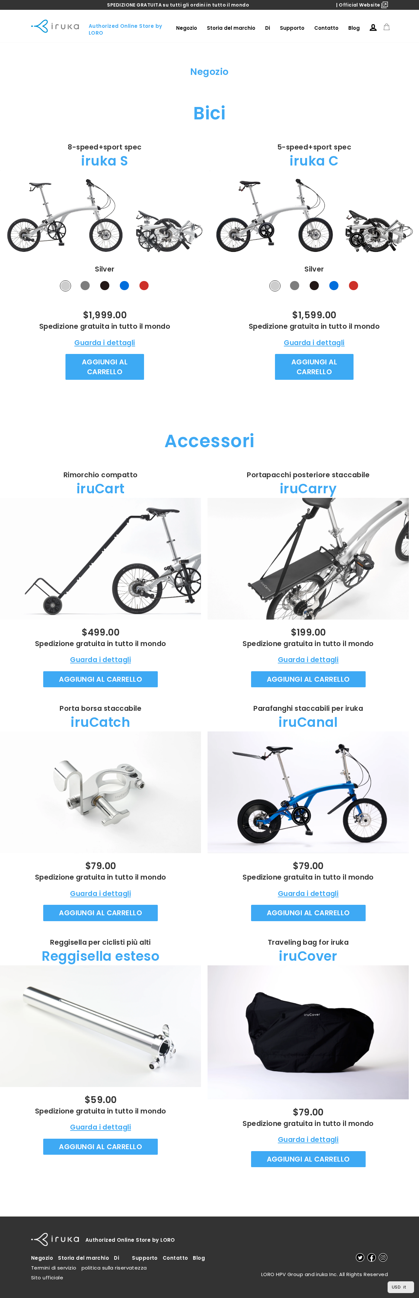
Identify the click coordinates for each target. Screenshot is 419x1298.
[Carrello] (386, 27)
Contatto (326, 28)
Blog (354, 28)
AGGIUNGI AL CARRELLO (105, 366)
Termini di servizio (54, 1267)
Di (267, 28)
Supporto (292, 28)
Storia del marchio (231, 28)
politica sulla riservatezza (114, 1267)
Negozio (186, 28)
